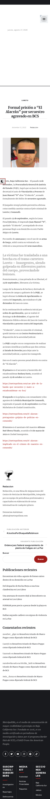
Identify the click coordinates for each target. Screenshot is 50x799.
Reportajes (7, 769)
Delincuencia (8, 774)
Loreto (25, 87)
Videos (38, 786)
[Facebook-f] (5, 731)
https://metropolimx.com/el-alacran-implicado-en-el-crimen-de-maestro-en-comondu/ (23, 431)
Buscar (6, 540)
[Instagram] (24, 731)
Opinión (6, 778)
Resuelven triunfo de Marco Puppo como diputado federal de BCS (24, 653)
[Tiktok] (36, 731)
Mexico (39, 772)
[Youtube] (18, 731)
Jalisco (38, 767)
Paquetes (23, 766)
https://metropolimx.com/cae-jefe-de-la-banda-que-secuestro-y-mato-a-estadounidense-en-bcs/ (23, 374)
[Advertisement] (25, 46)
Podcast (39, 781)
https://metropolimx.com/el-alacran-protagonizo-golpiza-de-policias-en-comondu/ (21, 404)
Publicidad (23, 754)
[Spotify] (30, 731)
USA (37, 777)
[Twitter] (12, 731)
